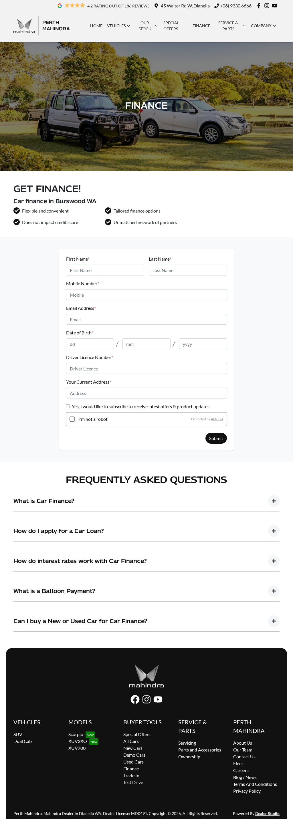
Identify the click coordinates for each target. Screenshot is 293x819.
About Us (242, 742)
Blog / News (245, 777)
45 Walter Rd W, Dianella (185, 5)
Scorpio (75, 734)
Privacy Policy (247, 791)
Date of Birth (79, 332)
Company (261, 25)
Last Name (160, 258)
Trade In (131, 775)
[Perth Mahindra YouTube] (276, 5)
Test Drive (133, 782)
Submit (216, 438)
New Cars (132, 748)
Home (96, 25)
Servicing (187, 742)
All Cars (131, 741)
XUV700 (77, 748)
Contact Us (244, 756)
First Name (77, 258)
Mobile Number (82, 283)
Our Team (242, 749)
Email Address (81, 308)
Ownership (189, 756)
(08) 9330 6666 (236, 5)
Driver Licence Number (89, 357)
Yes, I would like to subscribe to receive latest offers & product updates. (141, 406)
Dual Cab (22, 741)
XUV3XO (77, 741)
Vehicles (116, 25)
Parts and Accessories (199, 749)
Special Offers (171, 25)
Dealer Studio (267, 813)
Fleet (238, 763)
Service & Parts (228, 25)
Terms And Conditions (255, 784)
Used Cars (133, 761)
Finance (201, 25)
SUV (17, 734)
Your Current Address (88, 381)
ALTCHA (217, 419)
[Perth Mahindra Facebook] (260, 5)
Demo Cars (134, 754)
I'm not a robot (93, 419)
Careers (241, 770)
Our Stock (144, 25)
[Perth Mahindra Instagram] (268, 5)
